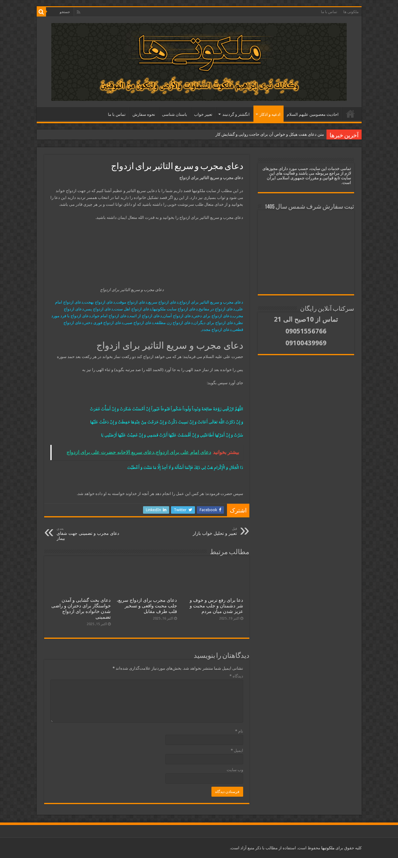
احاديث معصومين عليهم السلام (313, 114)
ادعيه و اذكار (270, 114)
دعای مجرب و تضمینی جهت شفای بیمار (88, 534)
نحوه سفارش (143, 114)
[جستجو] (41, 11)
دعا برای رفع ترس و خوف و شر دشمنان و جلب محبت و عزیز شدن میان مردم (216, 605)
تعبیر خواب (203, 114)
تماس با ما (329, 12)
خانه (350, 113)
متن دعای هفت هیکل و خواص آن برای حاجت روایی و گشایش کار (269, 134)
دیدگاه (236, 676)
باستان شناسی (174, 114)
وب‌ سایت (235, 769)
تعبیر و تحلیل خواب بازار (215, 531)
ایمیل (237, 750)
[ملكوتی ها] (199, 60)
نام (239, 731)
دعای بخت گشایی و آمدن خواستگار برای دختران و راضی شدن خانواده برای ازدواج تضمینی (81, 608)
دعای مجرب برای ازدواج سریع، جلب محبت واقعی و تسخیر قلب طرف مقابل (147, 605)
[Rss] (78, 12)
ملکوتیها (327, 848)
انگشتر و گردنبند (236, 114)
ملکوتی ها (351, 12)
